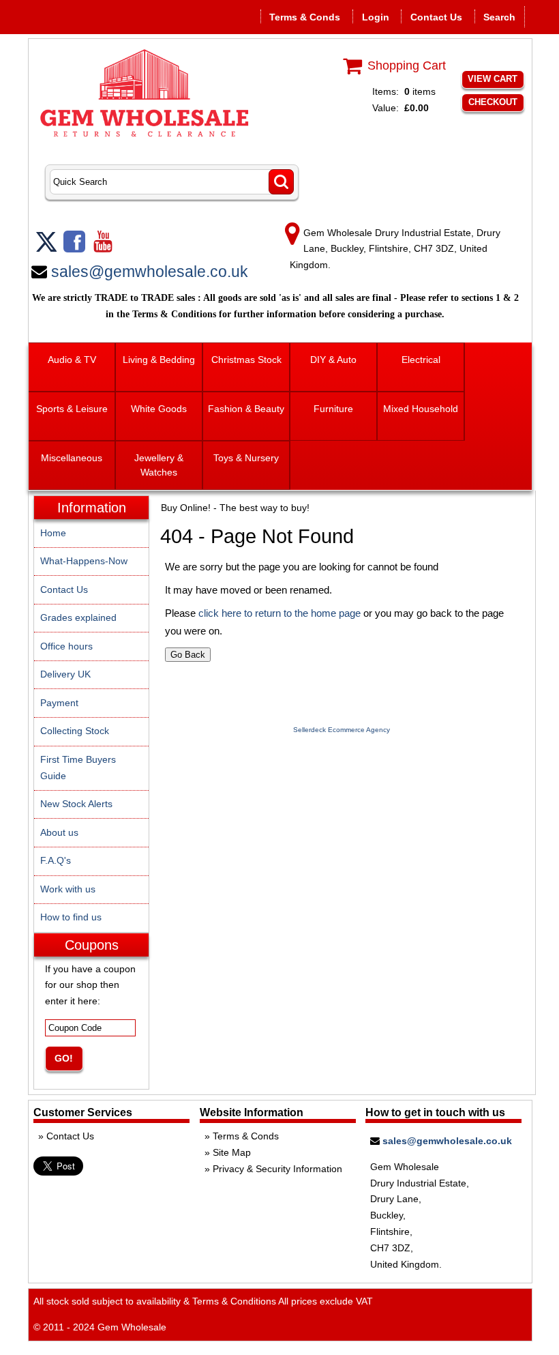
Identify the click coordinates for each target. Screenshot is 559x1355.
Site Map (232, 1152)
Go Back (187, 655)
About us (59, 832)
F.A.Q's (55, 860)
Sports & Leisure (72, 408)
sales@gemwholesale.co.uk (149, 271)
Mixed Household (420, 408)
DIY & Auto (333, 359)
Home (53, 532)
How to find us (71, 917)
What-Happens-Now (83, 560)
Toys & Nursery (246, 457)
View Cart (492, 79)
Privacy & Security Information (277, 1168)
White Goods (159, 408)
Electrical (421, 359)
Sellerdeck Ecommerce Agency (341, 729)
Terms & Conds (304, 17)
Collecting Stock (74, 730)
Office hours (66, 646)
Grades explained (78, 617)
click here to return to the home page (279, 613)
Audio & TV (72, 359)
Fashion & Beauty (246, 408)
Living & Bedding (159, 359)
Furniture (333, 408)
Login (375, 17)
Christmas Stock (246, 359)
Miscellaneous (71, 457)
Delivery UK (65, 674)
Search (499, 17)
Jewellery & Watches (158, 465)
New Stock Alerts (76, 803)
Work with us (67, 889)
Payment (59, 702)
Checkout (492, 102)
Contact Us (436, 17)
